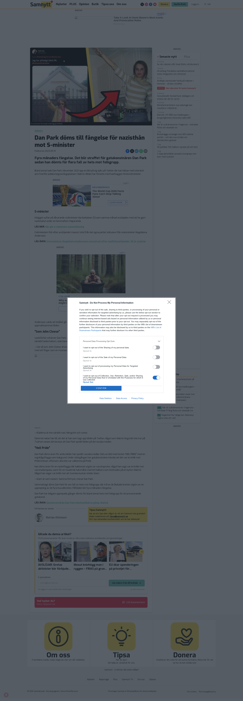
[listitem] (121, 341)
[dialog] (121, 351)
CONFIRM (101, 388)
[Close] (170, 303)
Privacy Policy (137, 398)
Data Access (121, 398)
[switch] (156, 347)
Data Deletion (106, 398)
